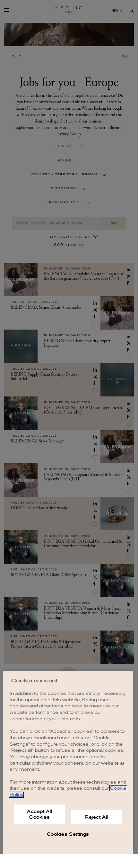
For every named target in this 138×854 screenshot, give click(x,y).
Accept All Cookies (39, 814)
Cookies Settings (68, 834)
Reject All (96, 817)
